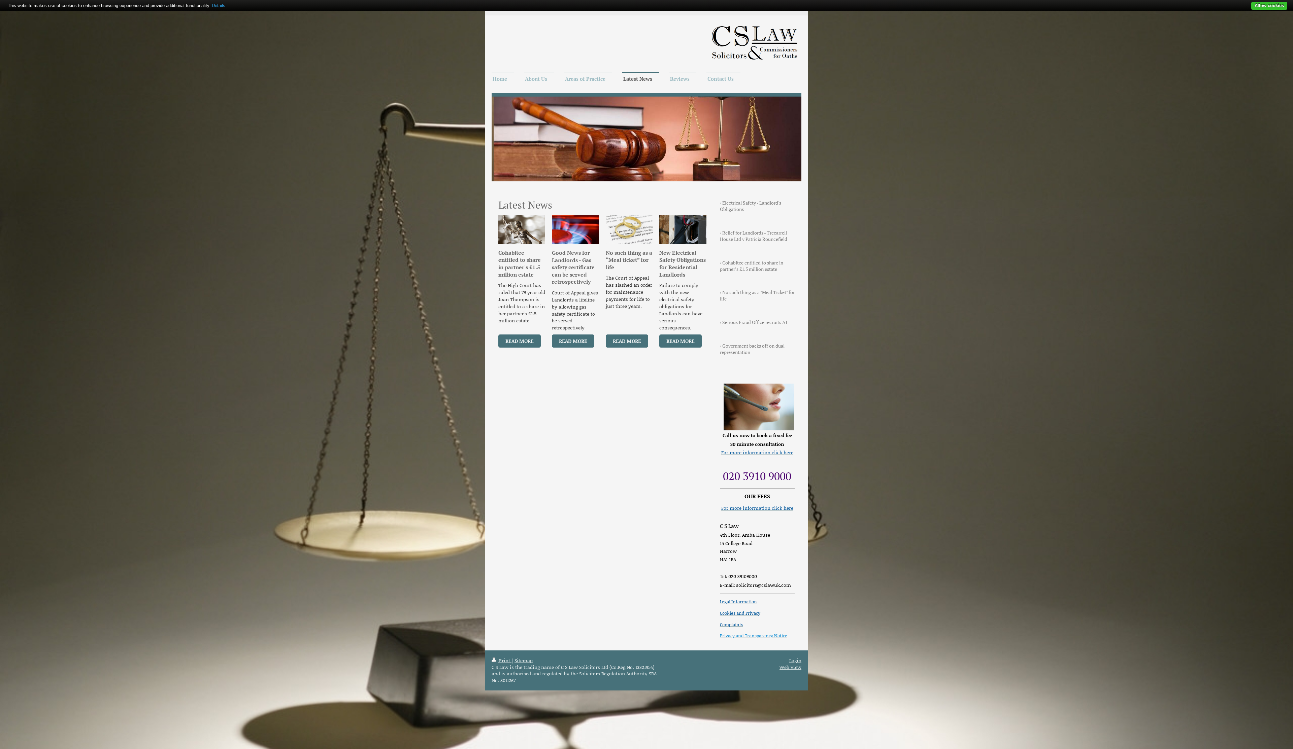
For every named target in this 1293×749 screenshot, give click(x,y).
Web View (790, 667)
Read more (519, 341)
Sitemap (524, 660)
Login (795, 660)
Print (504, 660)
